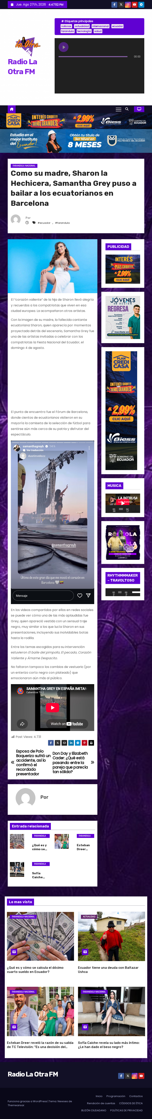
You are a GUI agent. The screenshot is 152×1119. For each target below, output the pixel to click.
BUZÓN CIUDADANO (93, 1110)
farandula (67, 31)
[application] (122, 503)
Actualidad (89, 916)
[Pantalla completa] (138, 509)
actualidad (82, 26)
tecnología (84, 31)
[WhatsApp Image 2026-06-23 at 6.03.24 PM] (76, 140)
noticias (66, 26)
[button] (127, 109)
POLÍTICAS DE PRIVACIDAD (126, 1110)
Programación (115, 1096)
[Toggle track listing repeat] (78, 64)
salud (98, 31)
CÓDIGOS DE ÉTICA (131, 1103)
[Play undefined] (63, 47)
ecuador (117, 26)
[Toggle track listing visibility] (136, 64)
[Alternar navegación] (118, 109)
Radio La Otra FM (33, 1074)
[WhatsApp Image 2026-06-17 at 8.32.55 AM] (122, 269)
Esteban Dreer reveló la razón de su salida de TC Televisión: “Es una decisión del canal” (40, 1047)
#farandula (62, 223)
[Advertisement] (52, 381)
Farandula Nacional (24, 165)
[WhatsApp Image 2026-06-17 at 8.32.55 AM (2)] (121, 410)
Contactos (136, 1096)
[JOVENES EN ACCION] (122, 317)
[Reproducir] (111, 509)
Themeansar (16, 1105)
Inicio (99, 1096)
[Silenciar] (134, 509)
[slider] (135, 591)
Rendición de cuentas (101, 1103)
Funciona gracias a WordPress (28, 1101)
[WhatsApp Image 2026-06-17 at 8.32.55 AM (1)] (76, 121)
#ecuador (44, 223)
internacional (100, 26)
